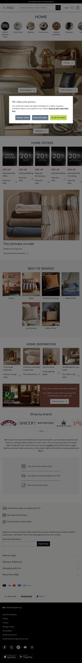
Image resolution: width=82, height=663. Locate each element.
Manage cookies (22, 117)
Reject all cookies (40, 117)
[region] (41, 109)
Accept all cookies (58, 117)
